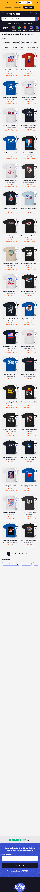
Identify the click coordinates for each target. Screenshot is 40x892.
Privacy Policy (25, 870)
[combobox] (18, 19)
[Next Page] (34, 554)
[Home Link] (13, 14)
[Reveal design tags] (16, 66)
